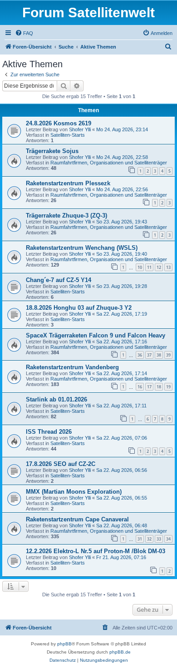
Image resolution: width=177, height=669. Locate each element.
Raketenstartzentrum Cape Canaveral (77, 519)
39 (168, 355)
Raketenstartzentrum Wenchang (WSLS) (82, 247)
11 (149, 267)
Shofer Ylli (80, 129)
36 (140, 355)
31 (140, 539)
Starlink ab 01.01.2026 (56, 399)
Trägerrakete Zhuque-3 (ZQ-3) (66, 215)
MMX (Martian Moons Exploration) (74, 491)
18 (159, 387)
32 (149, 539)
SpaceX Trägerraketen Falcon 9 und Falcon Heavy (95, 335)
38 (159, 355)
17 (149, 387)
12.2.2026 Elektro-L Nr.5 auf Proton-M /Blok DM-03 (95, 551)
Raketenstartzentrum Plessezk (68, 183)
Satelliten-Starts (67, 135)
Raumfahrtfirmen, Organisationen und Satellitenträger (108, 162)
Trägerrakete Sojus (52, 151)
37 (149, 355)
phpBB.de (120, 651)
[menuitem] (24, 33)
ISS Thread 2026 (49, 431)
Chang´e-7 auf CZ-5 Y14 (58, 280)
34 (168, 539)
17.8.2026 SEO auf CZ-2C (60, 464)
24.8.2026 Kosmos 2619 (58, 123)
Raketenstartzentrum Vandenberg (72, 367)
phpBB (64, 643)
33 (159, 539)
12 (159, 267)
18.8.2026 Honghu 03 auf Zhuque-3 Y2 (79, 307)
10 (140, 267)
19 (168, 387)
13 (168, 267)
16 (140, 387)
